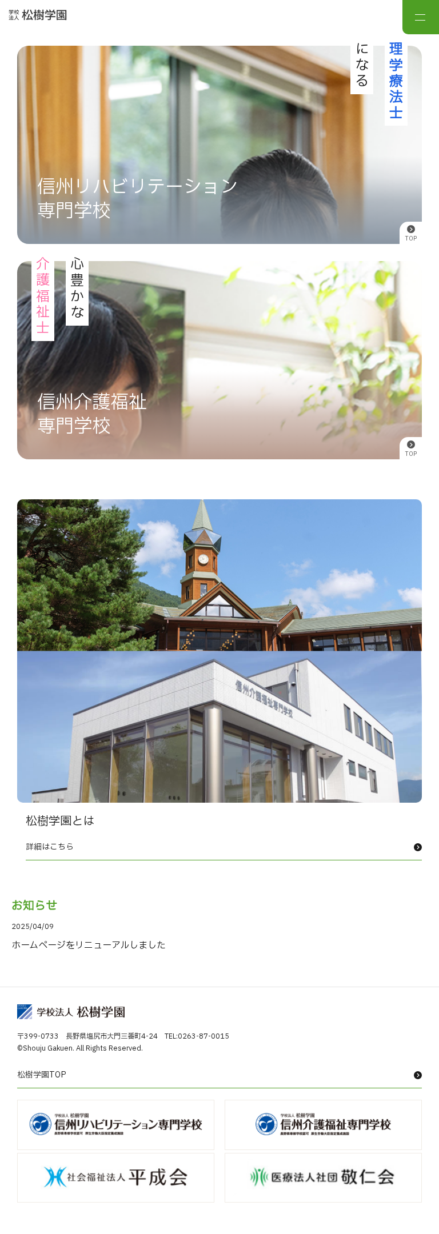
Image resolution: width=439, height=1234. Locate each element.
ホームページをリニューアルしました (88, 945)
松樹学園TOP (41, 1075)
